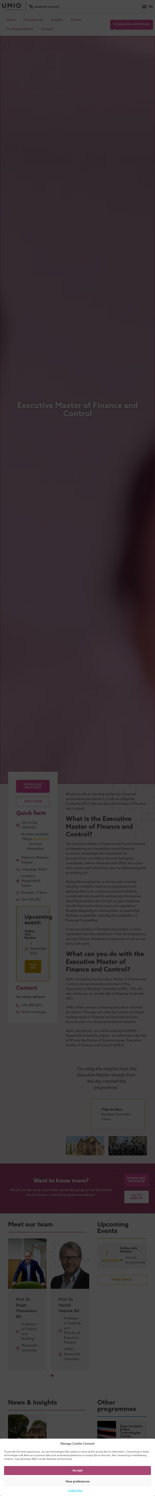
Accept (77, 1470)
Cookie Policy (75, 1490)
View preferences (77, 1482)
